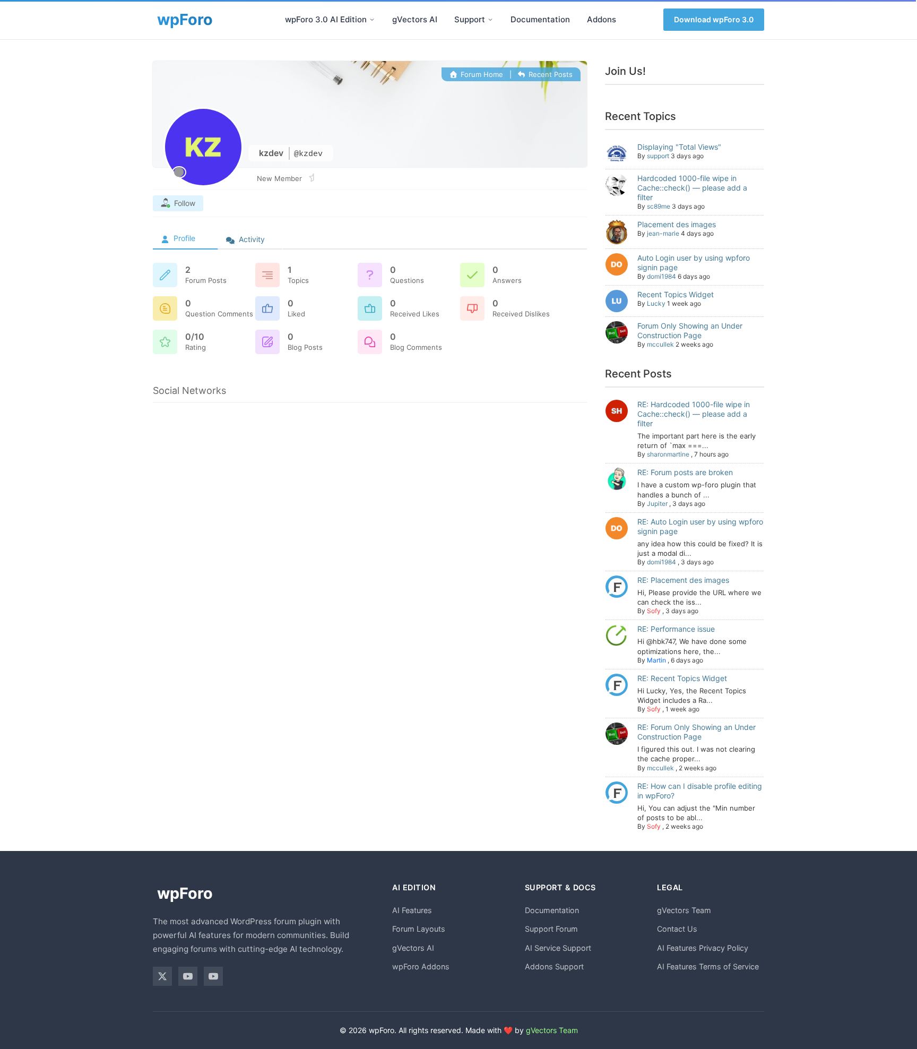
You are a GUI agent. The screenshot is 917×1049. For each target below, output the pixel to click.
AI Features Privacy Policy (702, 947)
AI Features (412, 910)
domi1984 (661, 276)
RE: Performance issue (676, 628)
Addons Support (554, 966)
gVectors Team (684, 910)
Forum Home (480, 74)
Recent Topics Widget (675, 294)
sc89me (658, 206)
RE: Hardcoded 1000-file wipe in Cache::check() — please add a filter (693, 414)
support (658, 156)
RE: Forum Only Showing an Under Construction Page (696, 732)
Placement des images (676, 224)
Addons (601, 19)
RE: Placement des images (683, 579)
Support (469, 19)
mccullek (660, 344)
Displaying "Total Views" (679, 146)
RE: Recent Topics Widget (682, 678)
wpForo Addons (420, 966)
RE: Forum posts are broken (685, 472)
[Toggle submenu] (372, 19)
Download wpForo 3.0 (714, 19)
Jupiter (657, 504)
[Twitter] (162, 976)
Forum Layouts (418, 928)
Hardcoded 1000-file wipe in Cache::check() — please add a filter (692, 188)
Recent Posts (549, 74)
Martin (656, 660)
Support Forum (551, 928)
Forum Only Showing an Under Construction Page (689, 330)
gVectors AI (414, 19)
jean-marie (663, 233)
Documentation (540, 19)
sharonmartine (668, 454)
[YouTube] (187, 976)
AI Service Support (558, 947)
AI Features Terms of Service (708, 966)
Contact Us (677, 928)
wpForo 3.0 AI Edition (326, 19)
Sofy (654, 611)
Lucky (656, 303)
